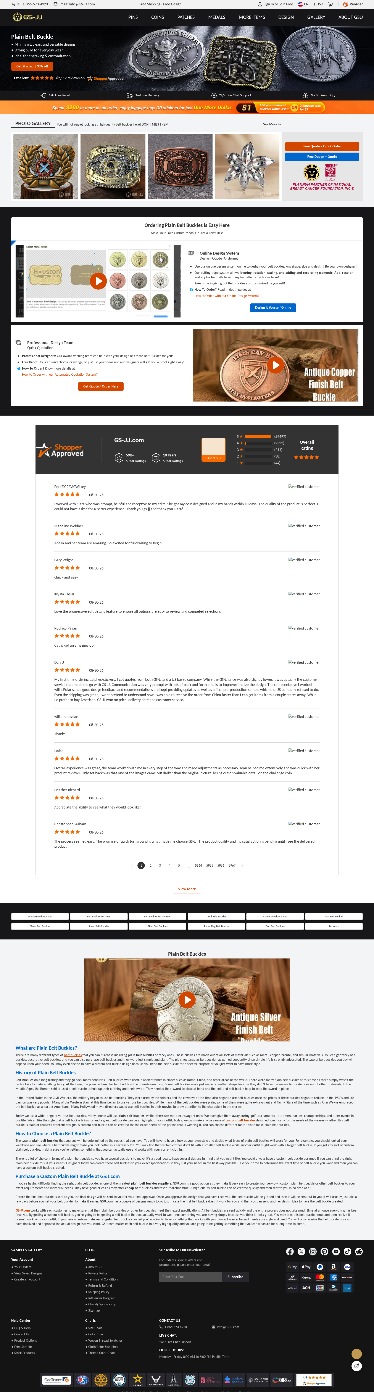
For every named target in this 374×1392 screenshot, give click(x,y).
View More (187, 926)
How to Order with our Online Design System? (232, 320)
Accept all (243, 1363)
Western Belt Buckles (40, 955)
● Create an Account (25, 1384)
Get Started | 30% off (32, 71)
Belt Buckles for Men (98, 955)
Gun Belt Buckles (275, 966)
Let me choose (117, 1381)
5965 (210, 901)
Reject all (243, 1374)
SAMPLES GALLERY (26, 1355)
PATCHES (186, 17)
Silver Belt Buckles (98, 966)
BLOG (89, 1355)
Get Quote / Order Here (100, 425)
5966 (222, 901)
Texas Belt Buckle (40, 966)
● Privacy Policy (96, 1378)
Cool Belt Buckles (216, 955)
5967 (234, 901)
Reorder (356, 4)
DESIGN (286, 17)
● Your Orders (21, 1372)
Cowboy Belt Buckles (275, 955)
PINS (133, 17)
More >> (334, 966)
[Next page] (245, 901)
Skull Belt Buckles (158, 966)
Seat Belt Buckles (334, 955)
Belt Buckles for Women (157, 955)
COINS (157, 17)
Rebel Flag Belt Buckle (216, 966)
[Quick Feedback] (356, 1366)
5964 (197, 901)
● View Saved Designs (26, 1378)
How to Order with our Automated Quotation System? (66, 412)
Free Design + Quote (322, 169)
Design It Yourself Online (273, 334)
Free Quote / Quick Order (322, 157)
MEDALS (216, 17)
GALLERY (316, 17)
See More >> (271, 134)
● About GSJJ (94, 1372)
